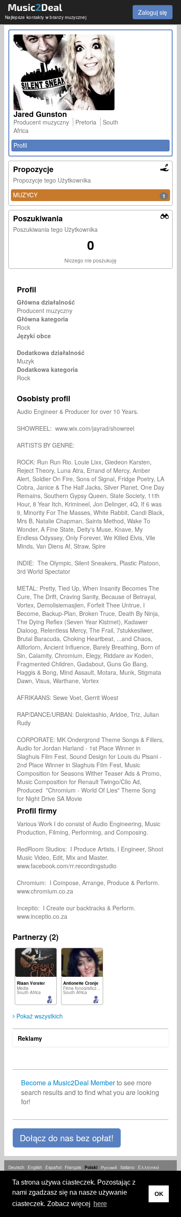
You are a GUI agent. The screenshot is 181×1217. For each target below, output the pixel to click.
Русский (109, 1167)
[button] (67, 1138)
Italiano (127, 1167)
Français (73, 1167)
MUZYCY (89, 195)
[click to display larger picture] (90, 72)
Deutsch (16, 1167)
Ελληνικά (148, 1167)
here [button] (100, 1203)
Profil (20, 145)
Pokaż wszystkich (39, 1016)
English (35, 1167)
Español (53, 1167)
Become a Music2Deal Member (68, 1082)
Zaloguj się (152, 12)
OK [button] (158, 1193)
